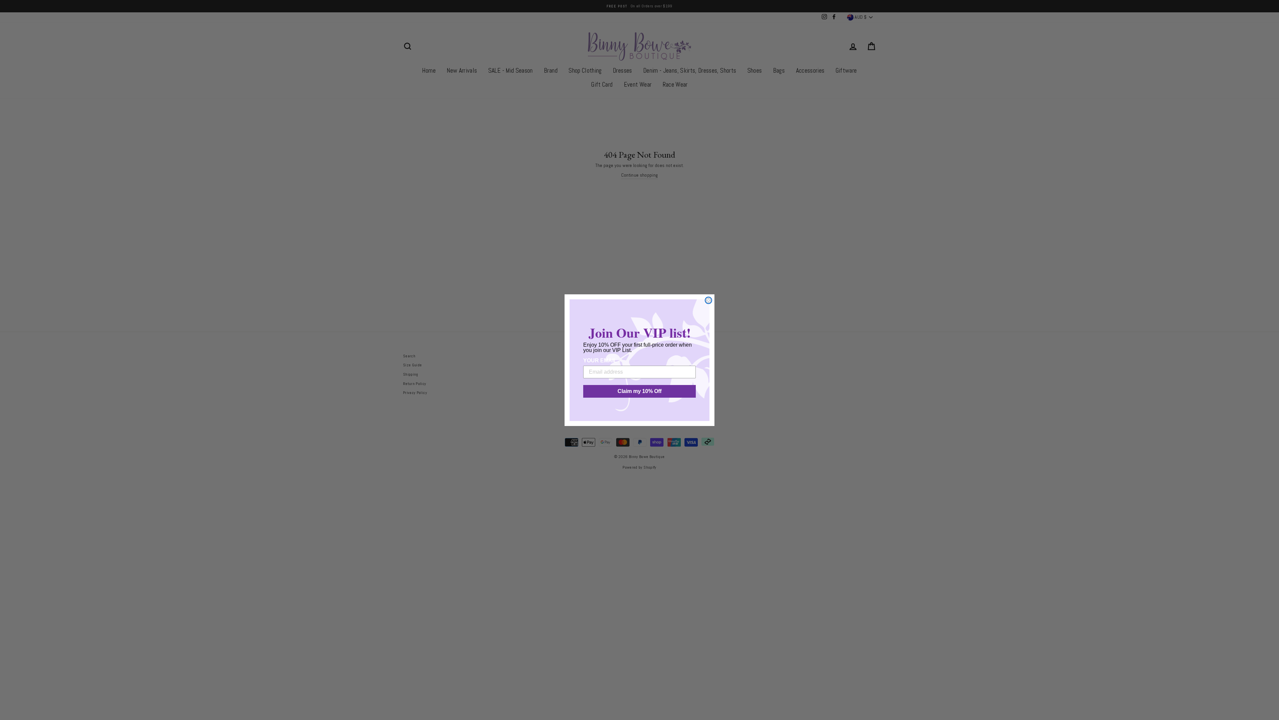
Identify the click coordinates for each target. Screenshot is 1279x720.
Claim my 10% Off (639, 391)
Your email (600, 360)
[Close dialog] (708, 300)
